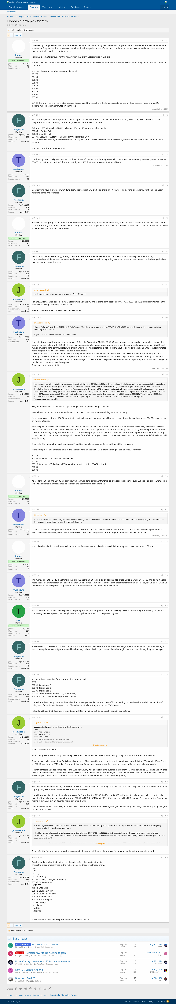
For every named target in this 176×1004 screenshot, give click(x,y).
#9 (167, 374)
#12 (166, 541)
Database (75, 7)
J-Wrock (159, 955)
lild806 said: (38, 515)
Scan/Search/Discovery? (45, 944)
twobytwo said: (40, 290)
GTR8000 (18, 964)
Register (87, 7)
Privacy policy (153, 1001)
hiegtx (160, 947)
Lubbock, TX (24, 141)
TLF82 (19, 620)
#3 (167, 154)
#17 (166, 717)
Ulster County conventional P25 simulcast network (42, 961)
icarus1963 (19, 981)
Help (163, 1001)
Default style (14, 1001)
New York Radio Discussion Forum (46, 964)
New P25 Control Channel (29, 969)
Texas (26, 635)
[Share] (163, 40)
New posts (11, 11)
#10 (166, 476)
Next (17, 35)
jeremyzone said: (40, 323)
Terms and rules (139, 1001)
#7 (167, 284)
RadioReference (16, 7)
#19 (166, 816)
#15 (166, 641)
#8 (167, 317)
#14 (166, 606)
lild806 (11, 25)
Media (62, 7)
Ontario (38, 981)
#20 (166, 857)
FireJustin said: (39, 722)
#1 (167, 40)
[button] (26, 7)
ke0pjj (17, 955)
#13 (166, 575)
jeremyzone (19, 299)
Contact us (126, 1001)
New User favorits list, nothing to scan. (46, 952)
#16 (166, 674)
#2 (167, 115)
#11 (166, 510)
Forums (34, 7)
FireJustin (19, 129)
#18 (166, 782)
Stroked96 (19, 947)
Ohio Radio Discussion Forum (47, 972)
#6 (167, 252)
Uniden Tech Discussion (44, 947)
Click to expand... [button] (100, 745)
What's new (47, 7)
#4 (167, 185)
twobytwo (18, 169)
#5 (167, 218)
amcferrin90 (20, 972)
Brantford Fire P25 (25, 978)
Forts (160, 980)
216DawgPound (156, 972)
